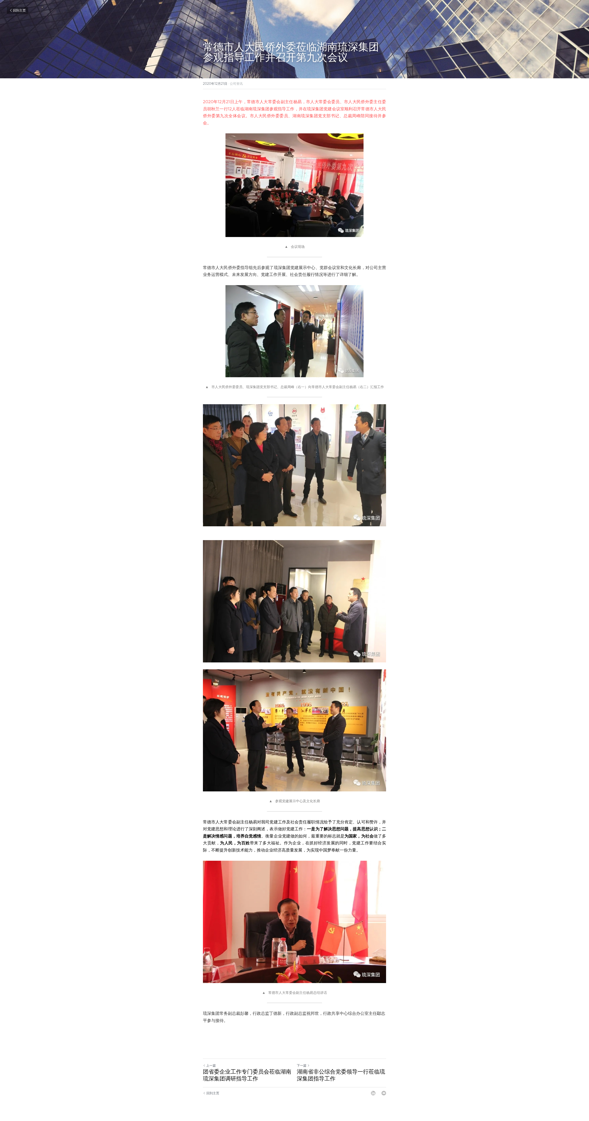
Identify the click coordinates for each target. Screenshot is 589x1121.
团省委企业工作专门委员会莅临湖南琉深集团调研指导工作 (247, 1075)
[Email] (383, 1093)
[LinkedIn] (373, 1093)
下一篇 (301, 1065)
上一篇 (211, 1065)
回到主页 (19, 10)
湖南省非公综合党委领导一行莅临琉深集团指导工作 (341, 1075)
